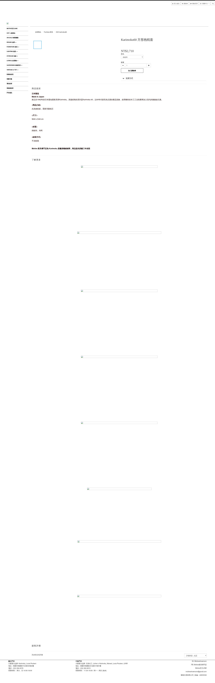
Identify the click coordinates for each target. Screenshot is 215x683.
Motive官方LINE (12, 28)
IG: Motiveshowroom (199, 661)
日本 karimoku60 (61, 32)
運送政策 (9, 83)
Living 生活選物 (12, 61)
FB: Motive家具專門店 (199, 664)
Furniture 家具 (12, 47)
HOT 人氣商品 (11, 33)
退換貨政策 (10, 88)
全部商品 (38, 32)
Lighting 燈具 (11, 51)
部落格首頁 (10, 74)
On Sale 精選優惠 (12, 38)
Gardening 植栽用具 (14, 65)
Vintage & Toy (12, 70)
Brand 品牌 (11, 42)
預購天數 (9, 79)
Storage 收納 (12, 56)
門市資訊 (9, 93)
